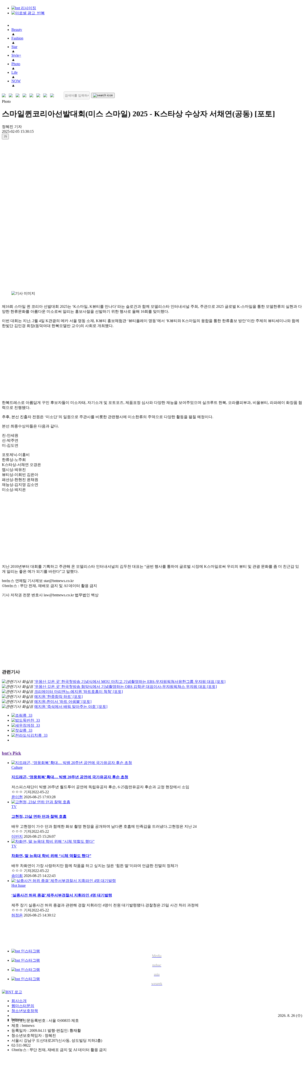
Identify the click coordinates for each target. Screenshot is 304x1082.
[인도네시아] (53, 95)
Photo (15, 64)
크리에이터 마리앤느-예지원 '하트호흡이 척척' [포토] (78, 692)
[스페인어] (39, 95)
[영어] (12, 95)
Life (14, 72)
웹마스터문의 (22, 1006)
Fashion (17, 38)
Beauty (16, 30)
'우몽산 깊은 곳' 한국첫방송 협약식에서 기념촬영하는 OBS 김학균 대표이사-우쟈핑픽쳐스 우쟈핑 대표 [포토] (125, 687)
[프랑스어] (32, 95)
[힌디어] (46, 95)
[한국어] (5, 95)
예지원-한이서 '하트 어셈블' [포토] (62, 702)
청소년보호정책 (24, 1011)
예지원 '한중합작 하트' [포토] (58, 697)
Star (14, 47)
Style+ (16, 55)
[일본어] (19, 95)
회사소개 (19, 1001)
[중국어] (25, 95)
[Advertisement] (21, 215)
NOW (16, 81)
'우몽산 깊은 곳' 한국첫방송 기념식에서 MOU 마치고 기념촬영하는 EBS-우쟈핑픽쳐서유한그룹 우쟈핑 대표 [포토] (129, 682)
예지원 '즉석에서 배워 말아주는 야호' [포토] (70, 707)
